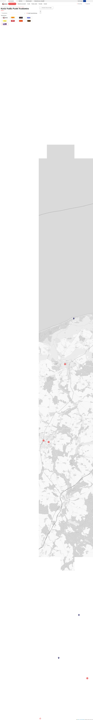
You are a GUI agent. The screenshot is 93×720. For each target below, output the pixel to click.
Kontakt (45, 3)
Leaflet (78, 719)
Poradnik (40, 3)
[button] (65, 364)
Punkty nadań (34, 3)
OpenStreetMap (82, 719)
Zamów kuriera (12, 3)
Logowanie (88, 3)
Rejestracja (80, 3)
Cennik (28, 3)
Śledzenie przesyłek (22, 3)
